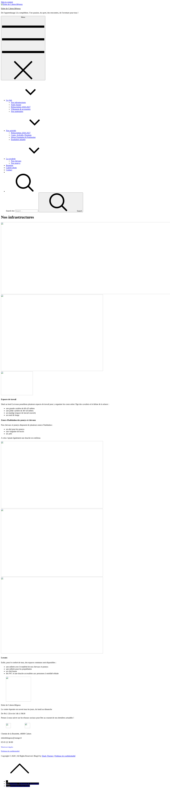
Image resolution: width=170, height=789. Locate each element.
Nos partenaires (17, 111)
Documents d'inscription (20, 786)
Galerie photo (11, 168)
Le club (9, 100)
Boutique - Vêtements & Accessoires (24, 784)
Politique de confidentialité (10, 751)
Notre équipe (16, 105)
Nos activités (11, 131)
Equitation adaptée (18, 139)
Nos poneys (15, 163)
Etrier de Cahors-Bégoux (11, 8)
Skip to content (7, 2)
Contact (9, 170)
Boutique (9, 165)
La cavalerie (11, 159)
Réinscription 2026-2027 (20, 107)
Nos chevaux (16, 161)
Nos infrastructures (18, 102)
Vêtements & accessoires (20, 109)
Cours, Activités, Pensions (21, 135)
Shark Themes (48, 756)
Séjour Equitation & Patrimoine (23, 137)
